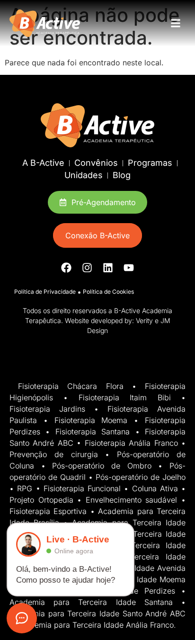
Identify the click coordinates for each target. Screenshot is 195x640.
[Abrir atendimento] (22, 618)
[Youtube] (128, 267)
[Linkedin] (108, 267)
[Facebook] (66, 267)
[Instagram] (87, 267)
